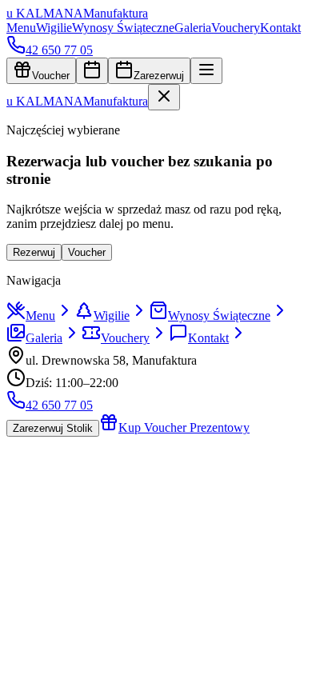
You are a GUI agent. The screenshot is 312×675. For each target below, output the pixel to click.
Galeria (192, 27)
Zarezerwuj (159, 76)
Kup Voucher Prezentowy (184, 427)
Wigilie (54, 27)
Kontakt (280, 27)
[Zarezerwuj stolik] (92, 71)
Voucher (51, 76)
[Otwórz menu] (206, 71)
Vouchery (235, 27)
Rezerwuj (34, 252)
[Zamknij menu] (164, 97)
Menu (21, 27)
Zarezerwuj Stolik (53, 428)
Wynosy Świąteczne (123, 27)
